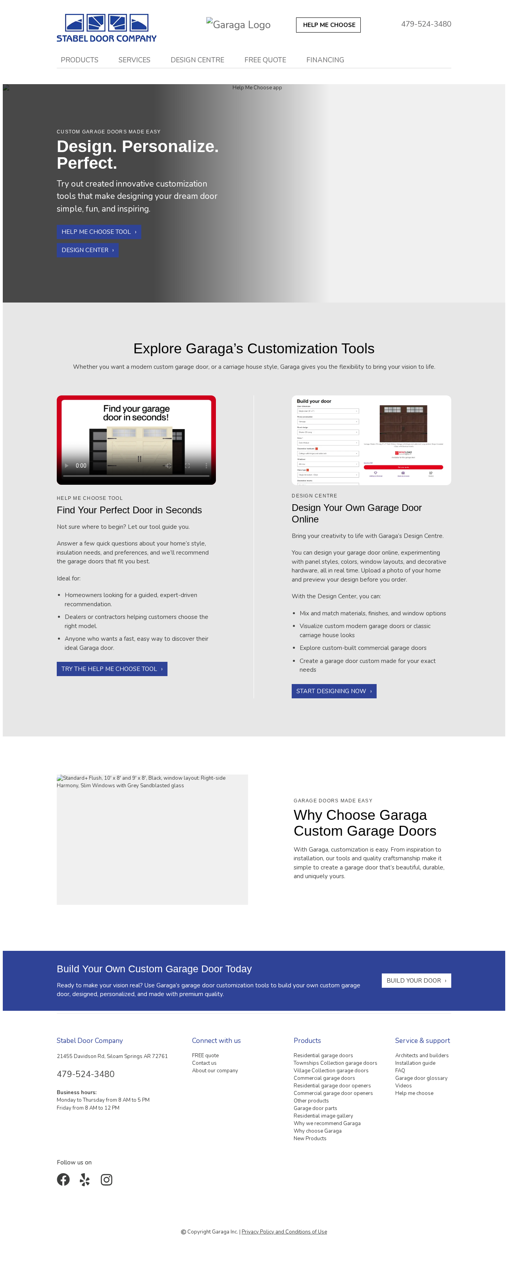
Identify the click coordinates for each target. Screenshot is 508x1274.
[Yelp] (87, 1182)
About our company (215, 1070)
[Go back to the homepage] (111, 26)
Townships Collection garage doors (335, 1063)
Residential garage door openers (332, 1085)
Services (134, 60)
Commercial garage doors (324, 1078)
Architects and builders (422, 1055)
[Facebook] (65, 1182)
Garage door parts (315, 1108)
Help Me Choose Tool (96, 232)
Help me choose (414, 1093)
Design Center (85, 250)
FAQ (400, 1070)
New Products (310, 1138)
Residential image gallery (323, 1116)
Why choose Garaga (318, 1131)
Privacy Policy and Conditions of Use (284, 1231)
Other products (311, 1100)
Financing (325, 60)
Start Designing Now (331, 691)
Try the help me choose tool (109, 669)
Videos (403, 1085)
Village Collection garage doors (331, 1070)
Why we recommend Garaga (327, 1123)
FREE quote (265, 60)
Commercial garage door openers (333, 1093)
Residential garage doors (323, 1055)
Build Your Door (414, 981)
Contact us (204, 1063)
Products (79, 60)
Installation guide (415, 1063)
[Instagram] (108, 1182)
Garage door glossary (421, 1078)
